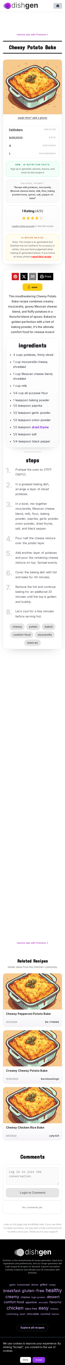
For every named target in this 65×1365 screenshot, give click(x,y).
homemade (23, 1284)
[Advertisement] (32, 23)
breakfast (11, 1290)
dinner (34, 1284)
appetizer (31, 1302)
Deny (25, 1360)
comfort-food (22, 634)
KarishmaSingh (50, 1079)
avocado (43, 1302)
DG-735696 (52, 1022)
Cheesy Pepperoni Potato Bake (28, 1014)
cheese (25, 1297)
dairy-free (31, 1308)
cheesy (17, 626)
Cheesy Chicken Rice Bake (25, 1127)
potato (33, 626)
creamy (12, 1296)
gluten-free (33, 1290)
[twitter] (24, 277)
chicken (15, 1308)
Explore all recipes (32, 1327)
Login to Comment (32, 1192)
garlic (12, 1284)
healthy (54, 1290)
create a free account (23, 226)
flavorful (55, 1302)
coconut (45, 1313)
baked (49, 626)
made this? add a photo (32, 117)
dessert (53, 1296)
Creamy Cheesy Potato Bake (26, 1070)
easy (44, 1308)
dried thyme (40, 427)
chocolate (33, 1314)
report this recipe (41, 256)
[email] (32, 277)
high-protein (38, 1297)
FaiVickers (16, 129)
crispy (52, 1284)
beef (22, 1313)
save (34, 287)
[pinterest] (15, 277)
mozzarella (45, 634)
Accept (38, 1360)
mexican (32, 642)
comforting (12, 1313)
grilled (43, 1284)
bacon (55, 1313)
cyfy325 (54, 1135)
